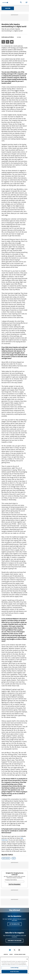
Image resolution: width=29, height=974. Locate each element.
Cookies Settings (14, 967)
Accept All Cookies (14, 971)
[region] (14, 965)
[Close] (27, 959)
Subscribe (7, 8)
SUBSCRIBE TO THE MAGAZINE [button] (14, 940)
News (13, 858)
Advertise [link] (6, 954)
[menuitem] (3, 42)
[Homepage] (5, 2)
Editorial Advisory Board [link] (19, 954)
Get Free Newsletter (14, 884)
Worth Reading (5, 858)
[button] (27, 2)
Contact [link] (11, 954)
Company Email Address (11, 879)
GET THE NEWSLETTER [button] (14, 924)
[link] (3, 42)
